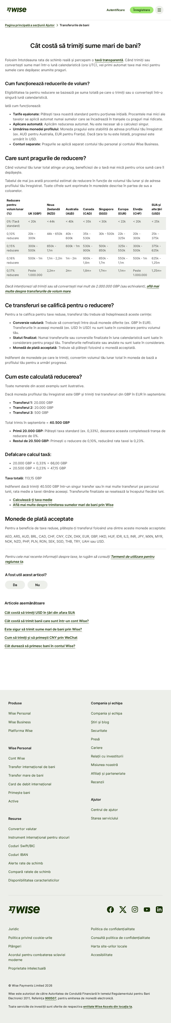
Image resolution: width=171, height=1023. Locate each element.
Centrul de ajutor (104, 810)
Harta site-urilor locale (109, 946)
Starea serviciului (104, 818)
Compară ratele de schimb (29, 872)
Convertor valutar (22, 829)
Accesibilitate (101, 955)
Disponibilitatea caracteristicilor (33, 880)
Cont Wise (16, 758)
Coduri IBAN (18, 855)
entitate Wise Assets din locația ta (107, 1006)
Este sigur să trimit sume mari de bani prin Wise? (43, 629)
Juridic (13, 929)
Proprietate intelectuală (27, 968)
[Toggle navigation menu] (159, 10)
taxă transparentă (109, 60)
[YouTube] (146, 910)
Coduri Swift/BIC (21, 846)
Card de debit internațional (29, 784)
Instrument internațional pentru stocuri (38, 837)
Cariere (97, 748)
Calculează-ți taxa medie (32, 500)
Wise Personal (19, 713)
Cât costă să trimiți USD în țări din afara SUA (40, 612)
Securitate (99, 730)
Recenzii (97, 782)
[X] (123, 910)
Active (13, 801)
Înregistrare (141, 10)
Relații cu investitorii (107, 756)
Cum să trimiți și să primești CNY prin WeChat (41, 637)
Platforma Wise (20, 730)
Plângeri (14, 946)
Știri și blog (100, 722)
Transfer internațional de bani (31, 767)
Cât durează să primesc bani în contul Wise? (40, 646)
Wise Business (19, 722)
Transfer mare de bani (25, 775)
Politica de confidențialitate (113, 929)
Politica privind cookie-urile (30, 938)
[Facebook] (110, 910)
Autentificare (116, 10)
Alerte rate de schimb (25, 863)
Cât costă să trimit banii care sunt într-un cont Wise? (47, 621)
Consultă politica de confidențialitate (120, 938)
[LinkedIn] (159, 910)
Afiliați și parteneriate (108, 773)
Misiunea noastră (104, 765)
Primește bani (19, 793)
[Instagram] (135, 910)
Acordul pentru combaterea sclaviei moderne (36, 957)
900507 (50, 998)
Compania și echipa (106, 713)
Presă (95, 739)
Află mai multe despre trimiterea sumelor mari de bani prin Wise (63, 505)
